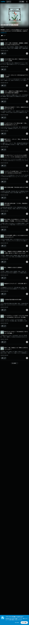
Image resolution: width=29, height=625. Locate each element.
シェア (4, 35)
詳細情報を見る (4, 32)
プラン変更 (21, 1)
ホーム (9, 1)
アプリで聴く (24, 622)
